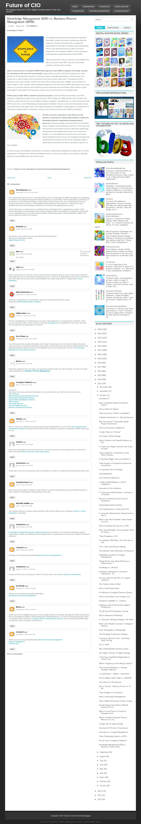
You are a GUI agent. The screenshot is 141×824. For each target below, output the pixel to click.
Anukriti (19, 442)
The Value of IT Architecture (110, 682)
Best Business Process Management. (22, 596)
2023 (99, 342)
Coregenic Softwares (24, 382)
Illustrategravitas (105, 474)
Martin (18, 607)
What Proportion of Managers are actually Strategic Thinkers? (119, 232)
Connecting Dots (41, 169)
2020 (99, 354)
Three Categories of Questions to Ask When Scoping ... (114, 454)
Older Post (87, 178)
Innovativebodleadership (115, 168)
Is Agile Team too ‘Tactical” (110, 432)
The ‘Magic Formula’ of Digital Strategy (114, 653)
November (104, 391)
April (102, 773)
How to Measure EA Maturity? (111, 615)
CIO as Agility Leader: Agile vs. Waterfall (115, 678)
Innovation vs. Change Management (113, 732)
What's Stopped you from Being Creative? (115, 663)
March (102, 777)
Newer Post (11, 178)
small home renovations (72, 574)
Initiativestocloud (112, 247)
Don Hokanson (22, 190)
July (102, 761)
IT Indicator (110, 262)
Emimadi (19, 227)
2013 (99, 384)
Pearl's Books (113, 28)
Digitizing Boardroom (99, 11)
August (103, 756)
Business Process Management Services (48, 619)
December (104, 387)
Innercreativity (111, 276)
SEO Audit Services (16, 404)
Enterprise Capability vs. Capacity (112, 601)
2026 (99, 329)
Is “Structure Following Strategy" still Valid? (116, 620)
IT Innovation (78, 11)
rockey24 (19, 548)
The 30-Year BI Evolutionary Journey (113, 611)
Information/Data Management (60, 169)
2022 (99, 346)
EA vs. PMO (104, 645)
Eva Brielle (20, 586)
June (102, 765)
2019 (99, 359)
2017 (99, 367)
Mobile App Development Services (21, 398)
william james (21, 313)
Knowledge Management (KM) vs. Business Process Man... (112, 746)
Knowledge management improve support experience (29, 532)
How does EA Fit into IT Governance (113, 728)
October (103, 395)
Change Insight (121, 11)
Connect (127, 28)
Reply (12, 220)
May (102, 769)
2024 (99, 338)
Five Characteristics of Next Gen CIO (114, 509)
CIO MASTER (104, 7)
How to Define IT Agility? (109, 409)
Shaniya (19, 419)
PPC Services (14, 402)
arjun (18, 267)
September (104, 752)
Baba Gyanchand (22, 292)
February (103, 781)
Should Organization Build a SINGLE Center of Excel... (113, 706)
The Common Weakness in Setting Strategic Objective (113, 669)
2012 (99, 791)
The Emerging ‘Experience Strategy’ (113, 634)
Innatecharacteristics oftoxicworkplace (114, 215)
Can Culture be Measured (109, 478)
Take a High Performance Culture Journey (115, 701)
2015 (99, 375)
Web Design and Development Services (24, 396)
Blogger (88, 816)
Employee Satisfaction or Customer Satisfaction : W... (113, 573)
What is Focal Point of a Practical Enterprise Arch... (112, 712)
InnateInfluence (112, 184)
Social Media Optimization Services (22, 400)
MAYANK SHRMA (23, 503)
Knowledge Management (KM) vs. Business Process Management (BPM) (41, 20)
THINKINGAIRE (88, 7)
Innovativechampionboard (116, 306)
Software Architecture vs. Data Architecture (116, 417)
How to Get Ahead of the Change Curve (114, 597)
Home (74, 7)
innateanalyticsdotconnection (110, 505)
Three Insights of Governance (111, 693)
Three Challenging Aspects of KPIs (113, 736)
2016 (99, 371)
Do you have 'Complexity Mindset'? (113, 741)
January (103, 786)
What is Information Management (112, 697)
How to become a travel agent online (35, 452)
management (53, 323)
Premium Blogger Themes (92, 822)
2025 (99, 333)
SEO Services (14, 394)
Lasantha (79, 822)
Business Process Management (25, 169)
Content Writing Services (18, 406)
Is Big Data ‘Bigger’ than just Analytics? (115, 459)
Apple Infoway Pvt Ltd (17, 240)
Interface (109, 199)
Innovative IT (104, 399)
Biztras (19, 361)
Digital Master (121, 7)
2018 (99, 363)
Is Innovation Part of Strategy (111, 470)
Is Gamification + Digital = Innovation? (114, 674)
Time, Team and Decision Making (112, 547)
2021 (99, 350)
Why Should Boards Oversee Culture (113, 649)
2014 (99, 379)
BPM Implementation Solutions (29, 302)
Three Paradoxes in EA (108, 536)
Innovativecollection (114, 291)
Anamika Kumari (22, 482)
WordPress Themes (57, 822)
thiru (18, 252)
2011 (99, 795)
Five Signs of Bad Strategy (110, 436)
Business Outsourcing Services (20, 407)
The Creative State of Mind (109, 584)
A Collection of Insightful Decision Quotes (115, 592)
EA (48, 169)
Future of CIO (23, 5)
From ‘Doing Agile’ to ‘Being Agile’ (112, 630)
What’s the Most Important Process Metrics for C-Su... (113, 718)
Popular (100, 28)
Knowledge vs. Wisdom (108, 567)
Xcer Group (20, 336)
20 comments (31, 26)
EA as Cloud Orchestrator (109, 588)
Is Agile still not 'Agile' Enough (111, 724)
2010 (99, 799)
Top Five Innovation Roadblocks (112, 428)
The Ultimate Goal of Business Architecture (116, 551)
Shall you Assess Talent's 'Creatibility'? (114, 413)
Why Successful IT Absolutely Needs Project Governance (114, 423)
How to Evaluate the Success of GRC (114, 526)
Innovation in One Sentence (110, 488)
